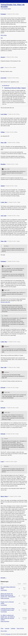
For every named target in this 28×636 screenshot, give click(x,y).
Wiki (2, 37)
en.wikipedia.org (5, 85)
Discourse (8, 634)
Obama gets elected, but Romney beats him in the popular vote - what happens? (8, 595)
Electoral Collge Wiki (5, 302)
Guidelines (13, 628)
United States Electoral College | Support (15, 88)
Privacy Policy (4, 631)
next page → (3, 577)
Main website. (4, 35)
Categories (7, 628)
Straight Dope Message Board (7, 1)
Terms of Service (20, 628)
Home (2, 628)
